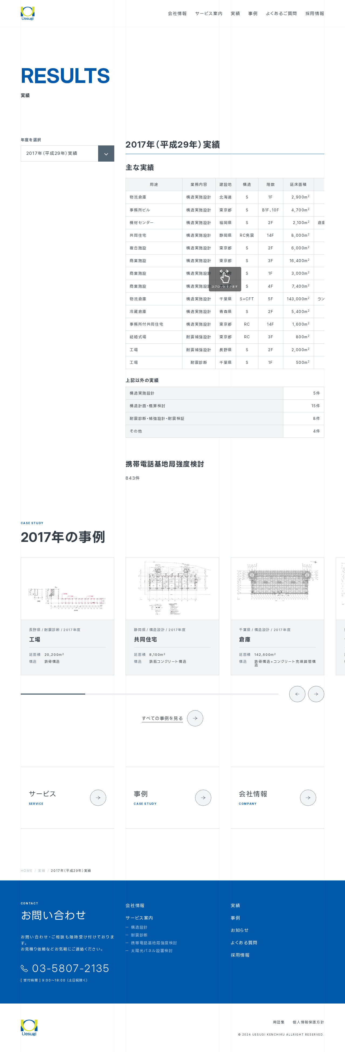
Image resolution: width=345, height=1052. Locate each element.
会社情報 (135, 905)
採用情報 (240, 955)
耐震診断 (139, 935)
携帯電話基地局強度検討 (154, 942)
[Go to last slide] (297, 694)
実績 (235, 905)
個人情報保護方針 (308, 1022)
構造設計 (139, 927)
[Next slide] (316, 694)
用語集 (279, 1022)
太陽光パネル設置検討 (152, 950)
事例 (235, 918)
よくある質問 (244, 942)
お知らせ (240, 930)
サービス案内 (139, 918)
